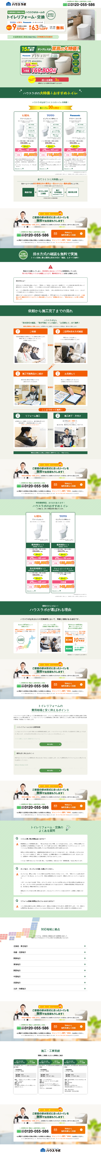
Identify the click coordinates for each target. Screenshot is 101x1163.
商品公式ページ (18, 168)
